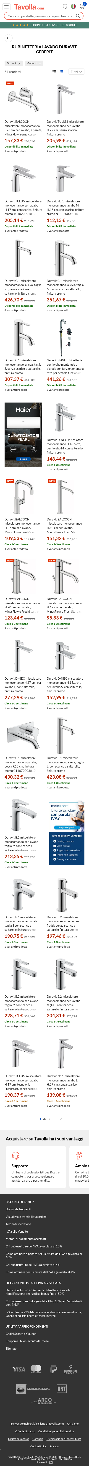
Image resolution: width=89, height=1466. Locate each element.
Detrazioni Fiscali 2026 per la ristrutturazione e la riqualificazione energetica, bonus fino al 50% (38, 1292)
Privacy (54, 1446)
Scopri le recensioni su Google (54, 24)
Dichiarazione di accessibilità (64, 1439)
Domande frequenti (18, 1209)
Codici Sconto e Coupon (21, 1334)
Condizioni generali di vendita (56, 1431)
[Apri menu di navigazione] (6, 6)
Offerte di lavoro (25, 1431)
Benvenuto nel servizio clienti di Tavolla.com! (37, 1423)
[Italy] (73, 6)
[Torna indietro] (9, 38)
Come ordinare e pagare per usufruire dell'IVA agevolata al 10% (44, 1255)
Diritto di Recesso (18, 1439)
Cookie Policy (38, 1446)
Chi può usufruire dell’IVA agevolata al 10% (34, 1246)
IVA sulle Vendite (17, 1231)
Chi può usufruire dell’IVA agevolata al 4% (33, 1265)
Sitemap (11, 1348)
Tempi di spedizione (18, 1224)
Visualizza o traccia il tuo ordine (26, 1217)
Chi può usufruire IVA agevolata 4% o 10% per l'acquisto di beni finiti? (44, 1303)
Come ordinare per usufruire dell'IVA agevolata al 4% (40, 1272)
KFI (51, 1462)
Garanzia (37, 1439)
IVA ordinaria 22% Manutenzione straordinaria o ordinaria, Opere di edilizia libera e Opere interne (44, 1314)
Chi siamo (73, 1423)
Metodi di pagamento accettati (26, 1239)
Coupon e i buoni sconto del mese (27, 1341)
